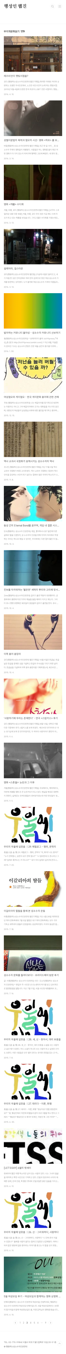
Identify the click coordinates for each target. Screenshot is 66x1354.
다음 (50, 1323)
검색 (52, 6)
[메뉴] (59, 6)
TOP (59, 1343)
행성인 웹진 (15, 6)
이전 (15, 1323)
